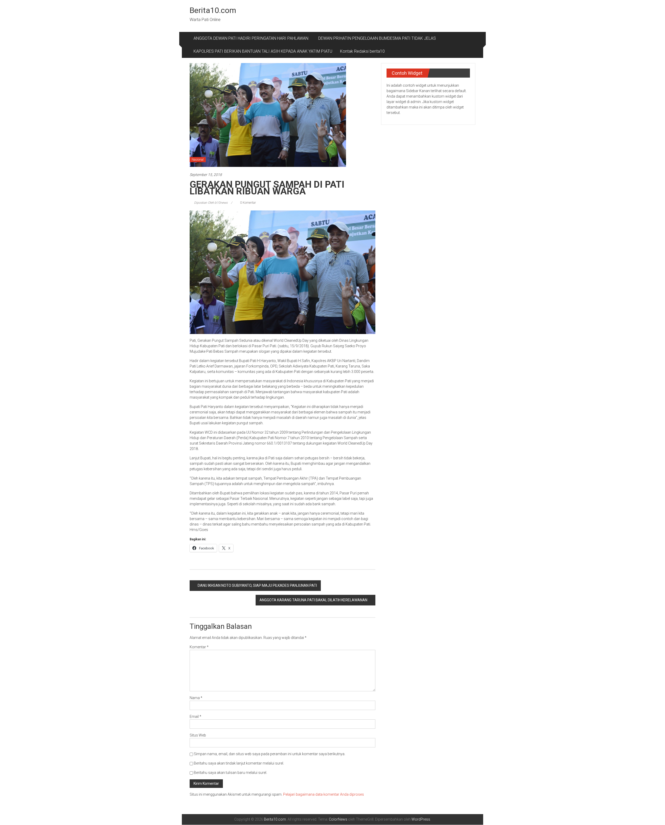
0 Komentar (247, 202)
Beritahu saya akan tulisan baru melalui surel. (230, 773)
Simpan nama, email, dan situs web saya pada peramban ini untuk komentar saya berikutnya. (269, 754)
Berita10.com (213, 10)
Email (195, 716)
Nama (196, 698)
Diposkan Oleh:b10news (210, 202)
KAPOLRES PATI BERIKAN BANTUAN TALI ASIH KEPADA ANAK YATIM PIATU (263, 51)
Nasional (198, 159)
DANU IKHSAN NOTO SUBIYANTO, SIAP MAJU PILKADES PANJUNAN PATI (257, 585)
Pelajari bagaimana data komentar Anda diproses (323, 794)
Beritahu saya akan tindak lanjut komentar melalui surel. (239, 763)
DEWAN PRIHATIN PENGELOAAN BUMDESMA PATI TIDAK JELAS (377, 38)
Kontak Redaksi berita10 (362, 51)
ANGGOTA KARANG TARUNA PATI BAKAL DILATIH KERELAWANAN (313, 600)
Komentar (199, 647)
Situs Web (198, 735)
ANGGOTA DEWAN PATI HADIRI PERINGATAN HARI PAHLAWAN (252, 38)
